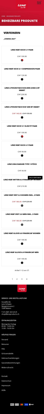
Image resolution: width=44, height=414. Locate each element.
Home (3, 16)
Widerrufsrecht (7, 367)
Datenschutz (6, 381)
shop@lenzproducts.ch (10, 314)
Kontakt (5, 376)
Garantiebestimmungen (11, 363)
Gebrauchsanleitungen (10, 358)
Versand (5, 339)
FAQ (3, 349)
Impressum (6, 385)
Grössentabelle (7, 353)
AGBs (4, 390)
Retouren (5, 344)
